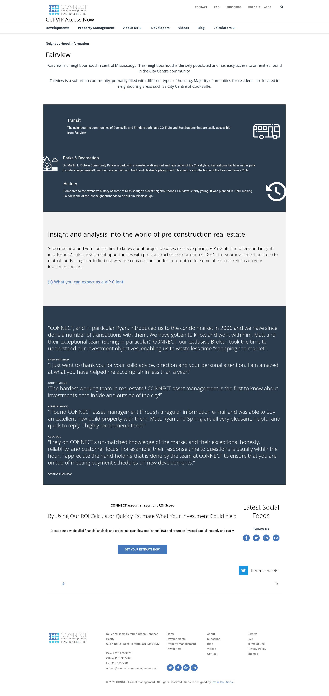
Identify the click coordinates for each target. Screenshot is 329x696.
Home (171, 634)
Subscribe (234, 7)
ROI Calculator (259, 7)
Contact (201, 7)
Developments (176, 639)
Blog (210, 644)
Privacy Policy (257, 649)
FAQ (217, 7)
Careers (252, 634)
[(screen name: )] (55, 585)
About (211, 634)
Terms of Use (256, 644)
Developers (174, 649)
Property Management (181, 644)
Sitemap (253, 653)
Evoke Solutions (222, 682)
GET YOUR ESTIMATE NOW (142, 549)
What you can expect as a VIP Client (88, 282)
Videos (211, 649)
